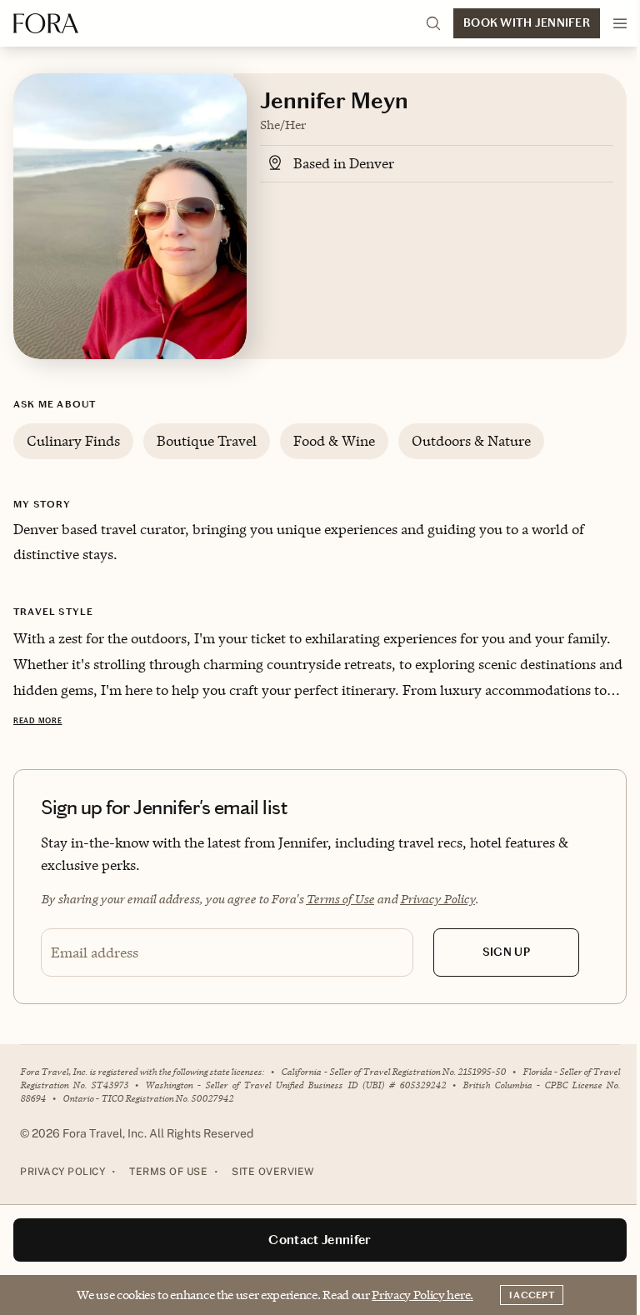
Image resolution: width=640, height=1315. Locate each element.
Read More (37, 721)
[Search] (433, 23)
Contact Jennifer (319, 1240)
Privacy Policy (437, 899)
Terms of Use (340, 899)
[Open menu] (620, 23)
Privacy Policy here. (422, 1294)
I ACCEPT (531, 1295)
